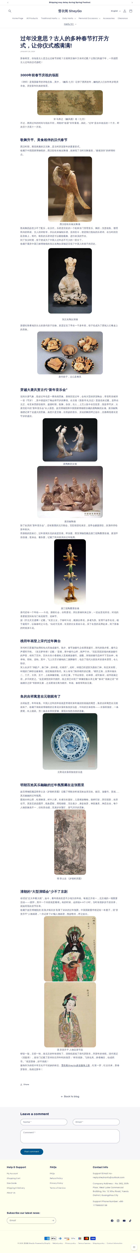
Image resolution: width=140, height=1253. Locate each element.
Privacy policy (70, 1243)
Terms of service (84, 1243)
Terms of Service (58, 1188)
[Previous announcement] (8, 2)
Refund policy (58, 1243)
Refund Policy (56, 1178)
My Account (12, 1174)
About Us (11, 1193)
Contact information (114, 1243)
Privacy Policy (56, 1183)
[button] (10, 11)
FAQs (52, 1174)
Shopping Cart (13, 1178)
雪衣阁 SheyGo (29, 1243)
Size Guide (12, 1183)
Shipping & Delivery (16, 1188)
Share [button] (26, 1084)
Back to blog (71, 1096)
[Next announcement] (132, 2)
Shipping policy (98, 1243)
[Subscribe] (53, 1220)
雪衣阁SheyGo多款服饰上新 (75, 1065)
